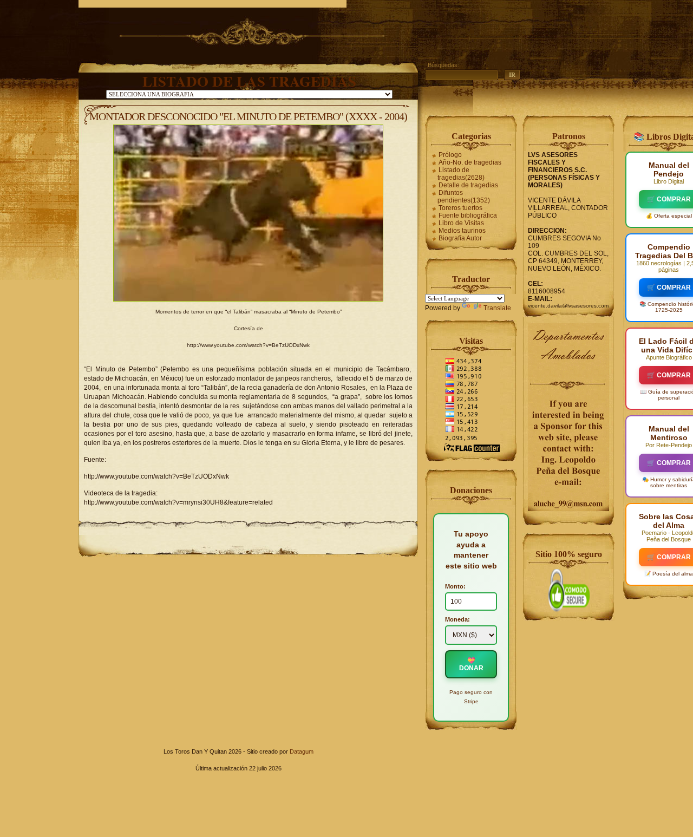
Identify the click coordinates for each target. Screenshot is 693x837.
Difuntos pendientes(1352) (463, 196)
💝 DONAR (471, 664)
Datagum (301, 751)
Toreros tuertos (460, 208)
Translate (497, 308)
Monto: (455, 586)
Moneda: (457, 619)
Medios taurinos (462, 230)
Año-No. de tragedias (470, 162)
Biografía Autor (460, 238)
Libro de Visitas (461, 223)
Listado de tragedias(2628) (461, 173)
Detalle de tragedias (468, 185)
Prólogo (450, 155)
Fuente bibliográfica (468, 215)
